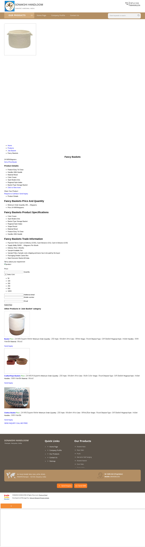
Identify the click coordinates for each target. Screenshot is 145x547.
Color (9, 216)
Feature (10, 231)
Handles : (12, 378)
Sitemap (52, 461)
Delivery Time (12, 248)
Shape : (86, 339)
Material (10, 229)
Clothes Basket (9, 413)
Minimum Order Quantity (16, 205)
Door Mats (80, 464)
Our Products (16, 15)
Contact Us (74, 15)
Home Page (41, 15)
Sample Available (14, 250)
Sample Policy (13, 253)
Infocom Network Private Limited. (39, 498)
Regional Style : (119, 339)
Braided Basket (82, 461)
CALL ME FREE (22, 423)
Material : (16, 341)
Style (9, 219)
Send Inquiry (23, 194)
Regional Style (13, 224)
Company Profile (58, 15)
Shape (10, 226)
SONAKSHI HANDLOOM (29, 6)
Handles (10, 234)
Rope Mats (80, 450)
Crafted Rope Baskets (12, 376)
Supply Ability (12, 245)
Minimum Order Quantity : (43, 339)
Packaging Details (14, 255)
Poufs (79, 454)
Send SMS (82, 486)
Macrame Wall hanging (84, 457)
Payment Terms (13, 243)
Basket (6, 339)
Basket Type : (101, 339)
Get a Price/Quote (10, 162)
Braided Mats (81, 447)
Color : (75, 339)
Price (9, 207)
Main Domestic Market (15, 258)
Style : (62, 339)
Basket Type (12, 221)
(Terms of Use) (43, 495)
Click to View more (14, 187)
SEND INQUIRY (10, 423)
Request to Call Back (11, 194)
